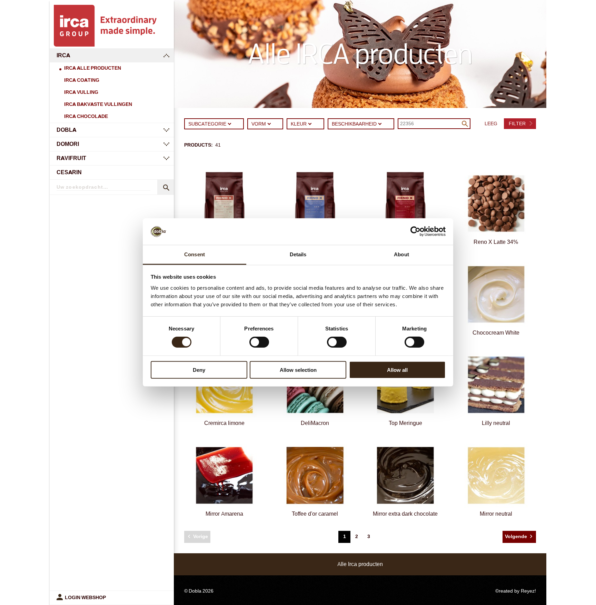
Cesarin (69, 172)
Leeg (491, 124)
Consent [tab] (194, 254)
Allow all (397, 370)
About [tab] (401, 254)
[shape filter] (269, 123)
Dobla (66, 130)
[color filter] (310, 123)
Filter (518, 124)
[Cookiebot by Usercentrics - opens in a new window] (415, 231)
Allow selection (298, 370)
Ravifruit (71, 158)
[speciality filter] (380, 123)
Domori (68, 144)
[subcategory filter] (229, 123)
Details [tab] (298, 254)
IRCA (63, 55)
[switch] (259, 342)
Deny (199, 370)
